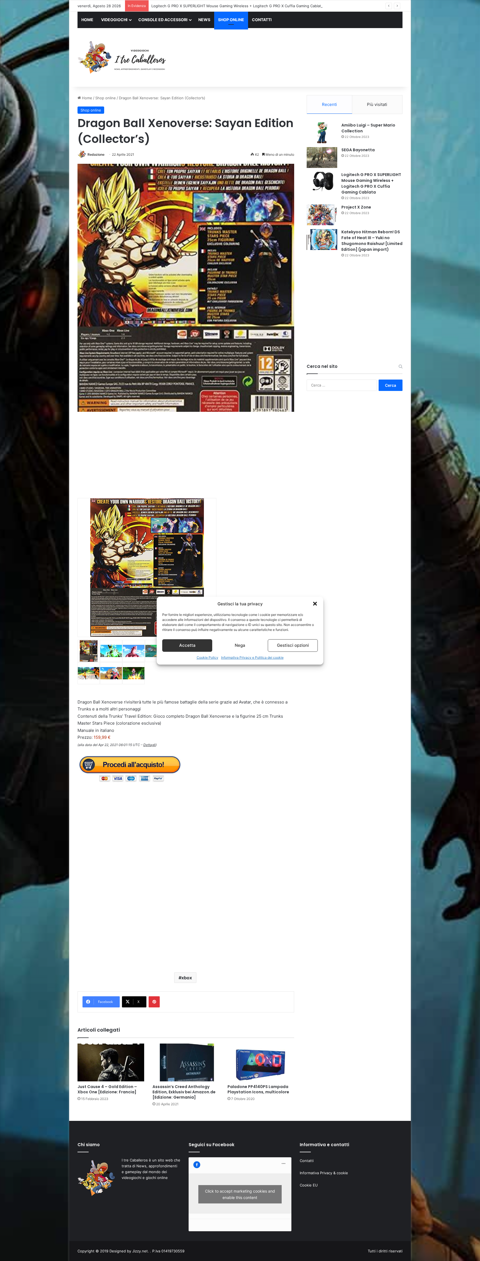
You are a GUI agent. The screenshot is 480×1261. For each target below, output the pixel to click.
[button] (315, 603)
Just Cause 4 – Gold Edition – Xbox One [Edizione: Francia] (107, 1089)
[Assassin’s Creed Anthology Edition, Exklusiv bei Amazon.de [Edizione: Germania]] (185, 1062)
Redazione (96, 154)
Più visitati (377, 104)
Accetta (187, 645)
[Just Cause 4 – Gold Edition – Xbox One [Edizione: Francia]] (111, 1062)
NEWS (204, 19)
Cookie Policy (207, 657)
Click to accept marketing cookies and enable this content (240, 1194)
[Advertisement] (295, 58)
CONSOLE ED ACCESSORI (163, 19)
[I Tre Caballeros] (123, 57)
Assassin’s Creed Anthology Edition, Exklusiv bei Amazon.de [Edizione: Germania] (184, 1092)
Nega (240, 645)
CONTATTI (262, 19)
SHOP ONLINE (231, 19)
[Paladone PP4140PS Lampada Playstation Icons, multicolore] (261, 1062)
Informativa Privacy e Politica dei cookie (252, 657)
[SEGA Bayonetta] (322, 157)
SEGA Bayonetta (358, 150)
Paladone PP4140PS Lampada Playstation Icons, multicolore (258, 1089)
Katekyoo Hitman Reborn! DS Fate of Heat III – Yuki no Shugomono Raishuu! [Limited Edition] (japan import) (371, 240)
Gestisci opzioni (293, 645)
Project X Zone (356, 207)
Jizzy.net (140, 1251)
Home (86, 98)
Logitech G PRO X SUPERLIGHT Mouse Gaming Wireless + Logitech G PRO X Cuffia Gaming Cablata (371, 183)
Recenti (329, 104)
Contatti (307, 1160)
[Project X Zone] (322, 214)
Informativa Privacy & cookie (324, 1173)
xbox (186, 977)
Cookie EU (309, 1185)
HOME (87, 19)
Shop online (105, 98)
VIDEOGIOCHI (114, 19)
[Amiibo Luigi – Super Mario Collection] (322, 132)
